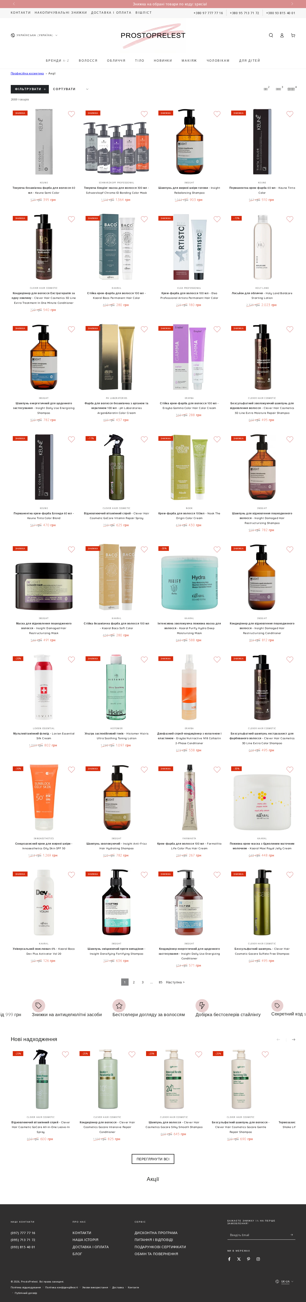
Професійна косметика (27, 73)
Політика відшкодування (26, 1287)
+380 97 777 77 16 (208, 13)
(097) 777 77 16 (23, 1232)
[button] (270, 35)
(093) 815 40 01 (23, 1247)
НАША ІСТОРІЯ (85, 1239)
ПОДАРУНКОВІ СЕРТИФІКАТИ (160, 1247)
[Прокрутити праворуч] (291, 4)
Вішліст (144, 12)
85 (161, 982)
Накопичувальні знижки (61, 12)
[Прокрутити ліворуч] (14, 4)
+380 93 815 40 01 (280, 13)
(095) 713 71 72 (23, 1239)
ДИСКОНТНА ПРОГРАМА (156, 1232)
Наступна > (175, 982)
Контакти (21, 12)
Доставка (118, 1287)
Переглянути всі (153, 1159)
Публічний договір (26, 1293)
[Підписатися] (293, 1234)
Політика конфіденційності (61, 1287)
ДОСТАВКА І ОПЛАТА (91, 1247)
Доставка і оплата (111, 12)
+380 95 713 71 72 (244, 13)
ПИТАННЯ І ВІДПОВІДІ (154, 1239)
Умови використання (95, 1287)
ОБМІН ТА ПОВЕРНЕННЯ (156, 1254)
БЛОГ (77, 1254)
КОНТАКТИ (82, 1232)
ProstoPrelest (29, 1281)
